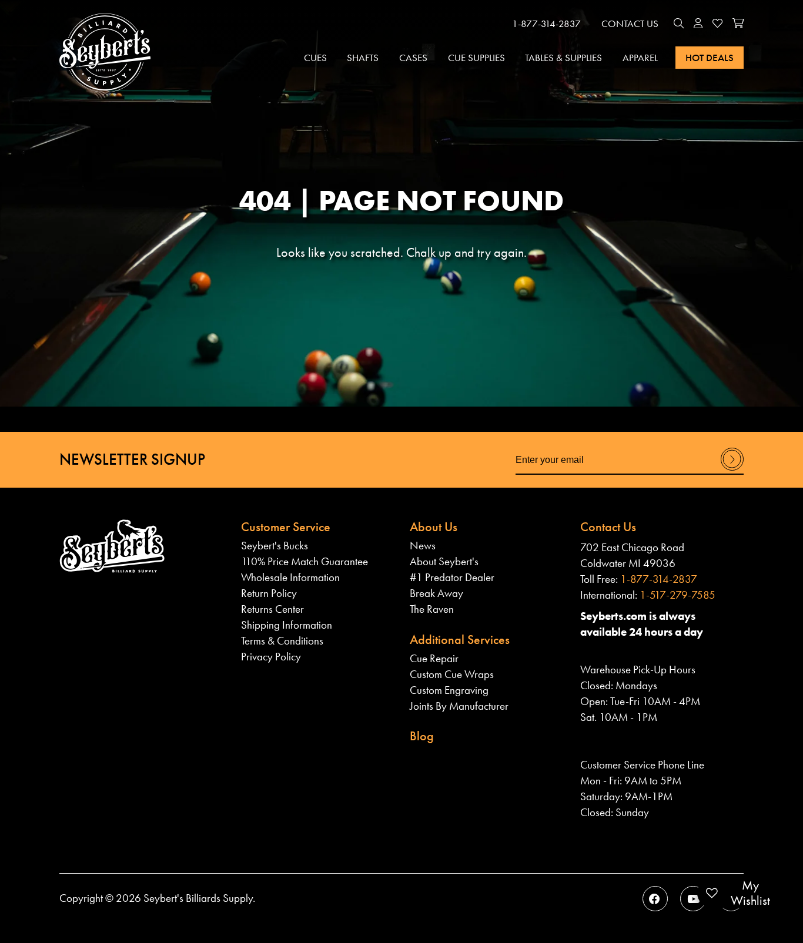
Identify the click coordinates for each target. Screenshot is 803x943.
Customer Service (285, 527)
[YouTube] (692, 898)
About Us (433, 527)
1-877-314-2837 (546, 23)
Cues (315, 57)
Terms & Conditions (282, 640)
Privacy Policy (271, 656)
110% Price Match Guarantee (304, 561)
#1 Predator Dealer (452, 577)
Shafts (363, 57)
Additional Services (460, 639)
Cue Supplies (476, 57)
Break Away (436, 593)
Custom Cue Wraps (452, 674)
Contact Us (629, 23)
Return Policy (269, 593)
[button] (678, 24)
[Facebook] (655, 898)
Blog (422, 736)
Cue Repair (434, 658)
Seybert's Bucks (274, 545)
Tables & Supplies (563, 57)
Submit (732, 470)
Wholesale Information (290, 577)
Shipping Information (286, 625)
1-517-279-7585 (677, 595)
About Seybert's (444, 561)
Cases (413, 57)
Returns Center (272, 609)
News (423, 545)
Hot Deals (709, 57)
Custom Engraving (449, 690)
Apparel (640, 57)
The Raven (432, 609)
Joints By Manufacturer (459, 706)
